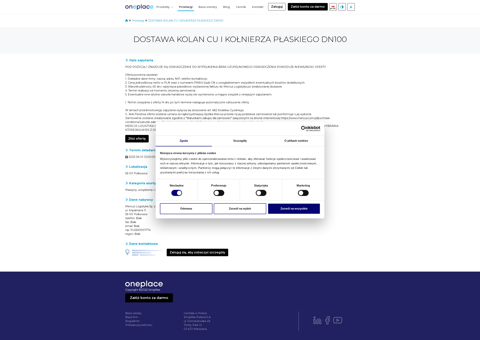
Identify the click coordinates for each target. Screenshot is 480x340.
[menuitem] (165, 7)
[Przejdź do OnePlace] (140, 7)
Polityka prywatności (138, 325)
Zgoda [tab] (184, 140)
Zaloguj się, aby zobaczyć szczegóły (197, 252)
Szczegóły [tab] (240, 140)
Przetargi (138, 20)
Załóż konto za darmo (308, 6)
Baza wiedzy (133, 313)
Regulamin (132, 321)
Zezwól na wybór (240, 208)
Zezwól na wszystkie (294, 208)
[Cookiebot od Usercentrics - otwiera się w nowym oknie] (303, 128)
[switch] (219, 193)
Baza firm (131, 317)
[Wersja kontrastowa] (342, 7)
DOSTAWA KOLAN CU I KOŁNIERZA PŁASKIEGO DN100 (185, 20)
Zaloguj (277, 6)
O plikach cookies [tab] (296, 140)
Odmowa (186, 208)
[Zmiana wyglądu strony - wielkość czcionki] (351, 7)
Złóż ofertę (137, 138)
